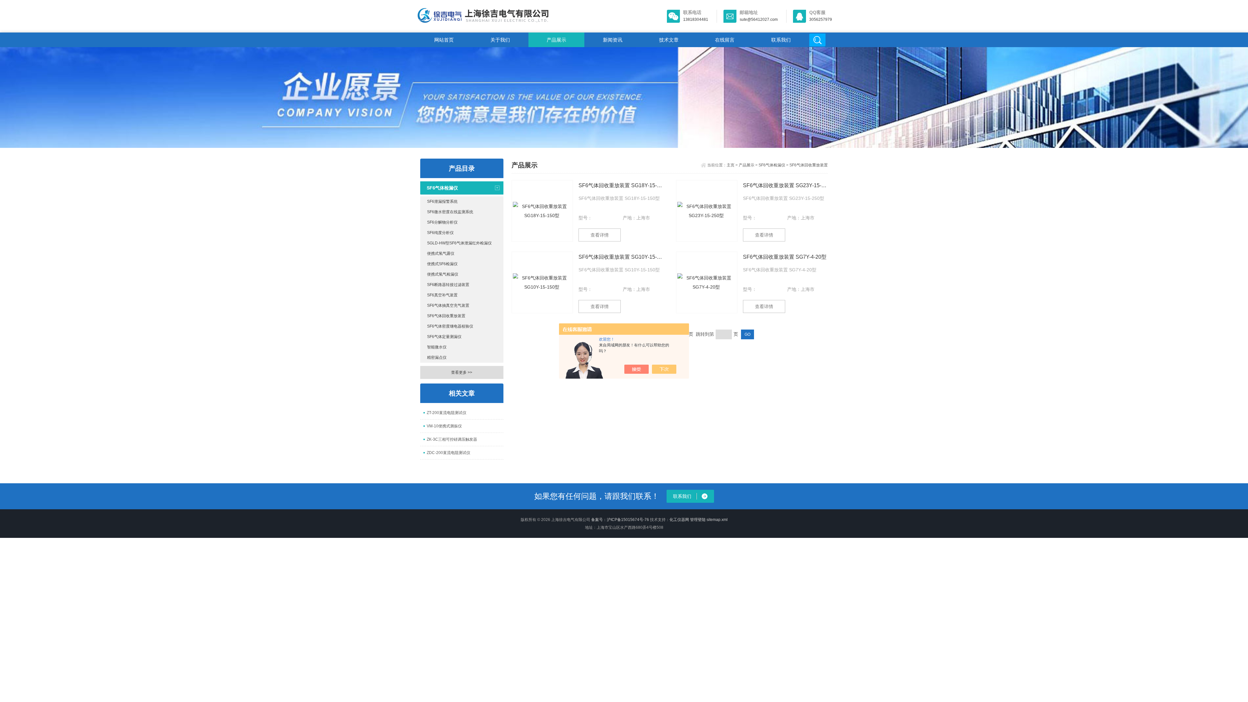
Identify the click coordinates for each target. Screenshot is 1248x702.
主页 (730, 165)
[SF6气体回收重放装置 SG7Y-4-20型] (706, 282)
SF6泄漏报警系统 (442, 201)
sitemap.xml (717, 519)
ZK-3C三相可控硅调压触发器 (452, 439)
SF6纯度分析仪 (440, 232)
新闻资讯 (612, 40)
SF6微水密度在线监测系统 (450, 212)
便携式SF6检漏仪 (442, 264)
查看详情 (600, 235)
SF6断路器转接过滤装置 (448, 284)
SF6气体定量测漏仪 (444, 336)
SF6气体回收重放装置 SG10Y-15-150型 (620, 257)
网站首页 (444, 40)
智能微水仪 (437, 347)
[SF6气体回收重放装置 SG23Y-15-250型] (706, 210)
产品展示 (556, 40)
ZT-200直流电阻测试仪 (446, 412)
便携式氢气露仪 (440, 253)
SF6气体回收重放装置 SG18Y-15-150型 (620, 185)
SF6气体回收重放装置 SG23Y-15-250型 (785, 185)
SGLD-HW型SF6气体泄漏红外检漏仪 (459, 243)
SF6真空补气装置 (442, 295)
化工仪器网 (679, 519)
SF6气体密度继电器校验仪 (450, 326)
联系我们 (781, 40)
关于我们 (500, 40)
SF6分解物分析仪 (442, 222)
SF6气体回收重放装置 (446, 316)
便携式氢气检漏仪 (442, 274)
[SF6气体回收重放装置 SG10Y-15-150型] (542, 282)
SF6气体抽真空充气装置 (448, 305)
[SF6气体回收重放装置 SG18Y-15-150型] (542, 210)
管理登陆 (698, 519)
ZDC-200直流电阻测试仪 (448, 452)
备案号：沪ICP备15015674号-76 (620, 519)
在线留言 (724, 40)
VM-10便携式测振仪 (444, 426)
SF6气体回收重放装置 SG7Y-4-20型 (784, 257)
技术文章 (669, 40)
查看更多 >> (461, 372)
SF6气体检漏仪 (442, 187)
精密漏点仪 (437, 357)
